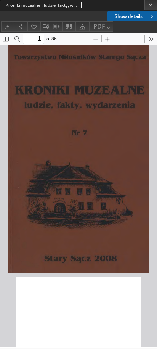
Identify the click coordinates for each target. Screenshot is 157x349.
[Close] (150, 5)
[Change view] (45, 26)
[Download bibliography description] (56, 26)
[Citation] (69, 26)
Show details (129, 16)
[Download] (7, 26)
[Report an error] (82, 26)
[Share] (20, 26)
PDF (99, 26)
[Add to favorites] (33, 26)
